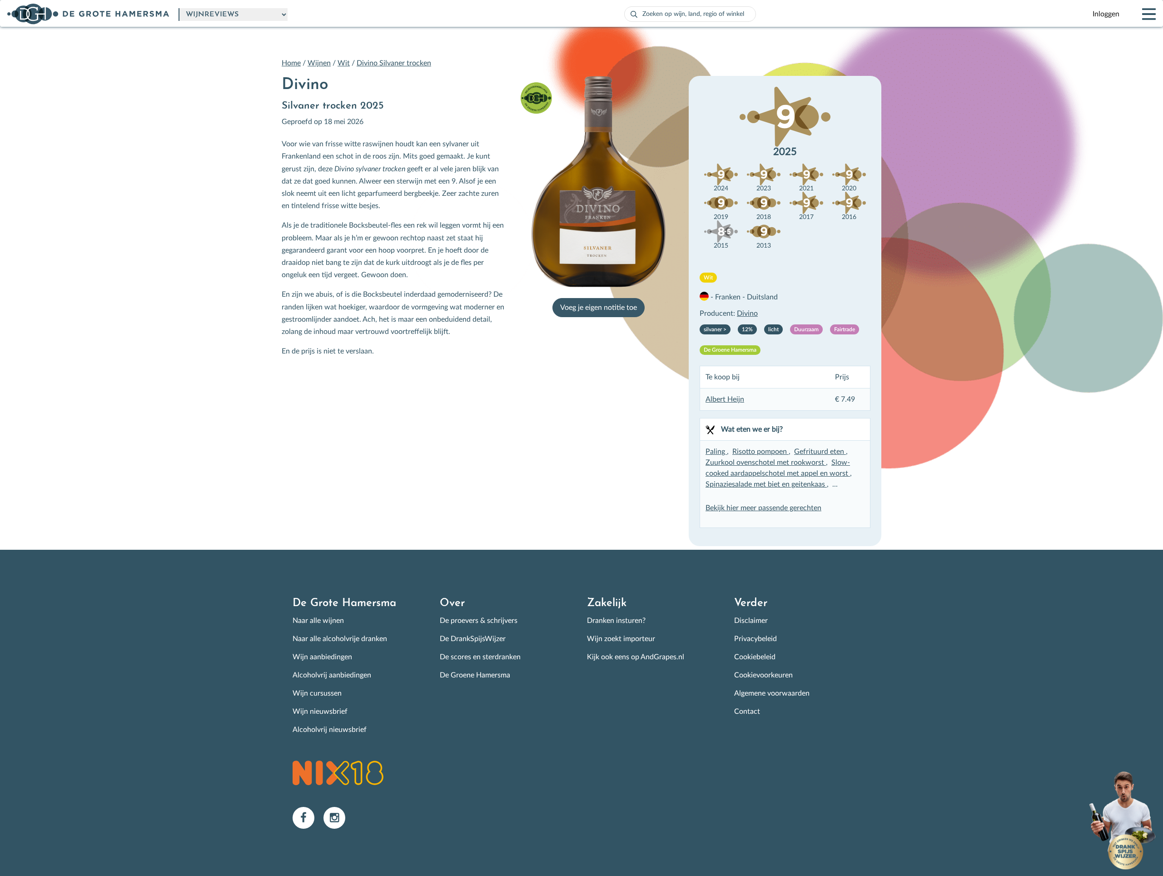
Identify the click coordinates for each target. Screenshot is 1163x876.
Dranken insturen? (616, 620)
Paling (716, 451)
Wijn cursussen (317, 693)
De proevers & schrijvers (478, 620)
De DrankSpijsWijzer (473, 638)
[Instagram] (338, 817)
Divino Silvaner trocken (394, 63)
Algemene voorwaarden (772, 693)
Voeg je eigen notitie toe (598, 307)
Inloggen (1106, 14)
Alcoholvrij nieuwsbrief (330, 729)
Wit (344, 63)
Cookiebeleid (754, 657)
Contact (747, 711)
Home (291, 63)
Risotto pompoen (760, 451)
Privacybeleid (755, 638)
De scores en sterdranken (480, 657)
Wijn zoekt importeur (621, 638)
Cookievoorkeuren (763, 675)
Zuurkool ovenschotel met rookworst (766, 462)
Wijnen (319, 63)
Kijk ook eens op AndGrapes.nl (635, 657)
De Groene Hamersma (475, 675)
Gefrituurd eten (820, 451)
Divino (747, 313)
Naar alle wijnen (318, 620)
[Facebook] (308, 817)
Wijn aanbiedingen (322, 657)
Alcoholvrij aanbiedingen (332, 675)
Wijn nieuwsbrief (320, 711)
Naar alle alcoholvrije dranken (340, 638)
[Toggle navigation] (1141, 14)
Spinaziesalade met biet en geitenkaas (766, 484)
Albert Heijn (725, 399)
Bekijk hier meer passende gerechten (763, 508)
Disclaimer (751, 620)
